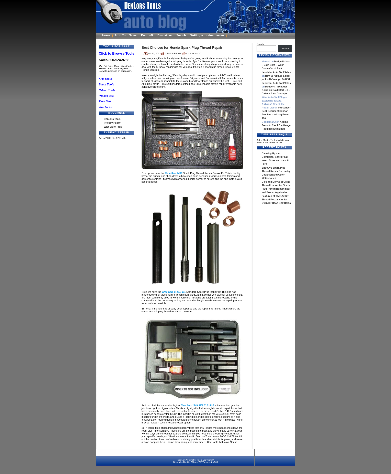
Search (181, 35)
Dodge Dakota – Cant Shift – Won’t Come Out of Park (276, 65)
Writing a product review (207, 35)
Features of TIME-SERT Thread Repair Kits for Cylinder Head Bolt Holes (276, 199)
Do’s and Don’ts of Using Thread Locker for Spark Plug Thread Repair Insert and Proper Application (276, 187)
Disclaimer (164, 35)
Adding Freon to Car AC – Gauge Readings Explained (276, 125)
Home (106, 35)
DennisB (147, 35)
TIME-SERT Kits (173, 53)
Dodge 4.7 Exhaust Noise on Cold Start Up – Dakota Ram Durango (276, 90)
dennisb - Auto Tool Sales (276, 72)
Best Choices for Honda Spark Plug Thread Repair (182, 47)
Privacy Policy (112, 123)
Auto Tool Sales (126, 35)
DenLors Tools (112, 119)
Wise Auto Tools (113, 126)
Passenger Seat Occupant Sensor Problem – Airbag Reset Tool (276, 112)
